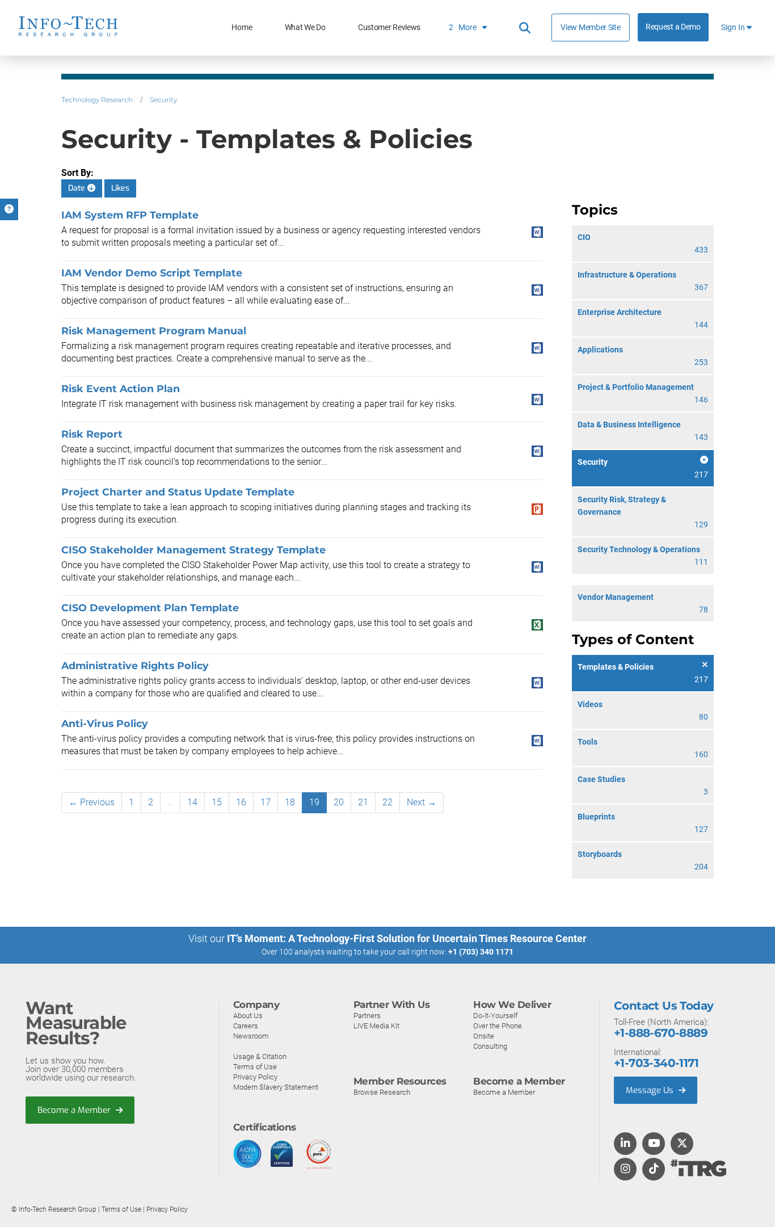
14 (192, 802)
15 (217, 802)
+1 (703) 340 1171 (480, 951)
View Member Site (590, 27)
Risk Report (92, 434)
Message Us (651, 1090)
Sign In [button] (734, 27)
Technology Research (97, 99)
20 (339, 802)
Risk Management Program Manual (153, 331)
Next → (421, 802)
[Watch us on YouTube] (653, 1144)
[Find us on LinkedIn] (625, 1144)
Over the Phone (497, 1026)
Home (241, 27)
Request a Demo (673, 27)
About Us (248, 1015)
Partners (367, 1015)
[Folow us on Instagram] (625, 1170)
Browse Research (381, 1092)
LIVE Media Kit (376, 1026)
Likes (120, 188)
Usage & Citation (260, 1056)
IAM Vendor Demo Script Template (151, 273)
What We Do (305, 27)
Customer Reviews (389, 27)
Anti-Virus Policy (104, 723)
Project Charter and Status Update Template (177, 492)
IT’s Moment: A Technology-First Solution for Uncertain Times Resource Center (407, 938)
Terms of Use (255, 1066)
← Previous (92, 802)
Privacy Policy (255, 1077)
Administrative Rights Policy (135, 665)
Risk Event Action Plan (120, 388)
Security (163, 99)
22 (387, 802)
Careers (245, 1026)
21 (363, 802)
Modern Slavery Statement (275, 1087)
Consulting (490, 1046)
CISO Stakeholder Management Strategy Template (193, 550)
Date (77, 188)
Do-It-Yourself (495, 1015)
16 (241, 802)
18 (290, 802)
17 (265, 802)
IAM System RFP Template (130, 215)
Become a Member (75, 1110)
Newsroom (251, 1036)
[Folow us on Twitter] (682, 1144)
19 (314, 802)
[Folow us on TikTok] (654, 1170)
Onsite (483, 1036)
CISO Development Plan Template (150, 608)
